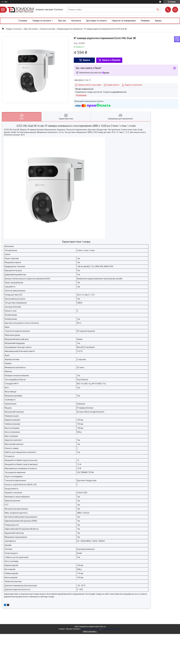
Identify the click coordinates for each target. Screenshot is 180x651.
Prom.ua (103, 627)
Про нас (62, 20)
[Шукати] (158, 9)
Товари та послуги (41, 20)
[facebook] (5, 605)
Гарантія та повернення (124, 20)
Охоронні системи (47, 29)
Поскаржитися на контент (90, 629)
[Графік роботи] (175, 10)
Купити (86, 60)
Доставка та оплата (96, 20)
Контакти (76, 20)
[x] (8, 605)
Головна (23, 20)
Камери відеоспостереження (69, 29)
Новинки (145, 20)
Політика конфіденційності (111, 629)
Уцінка (158, 20)
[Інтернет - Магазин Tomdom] (20, 9)
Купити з (106, 60)
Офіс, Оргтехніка (31, 29)
